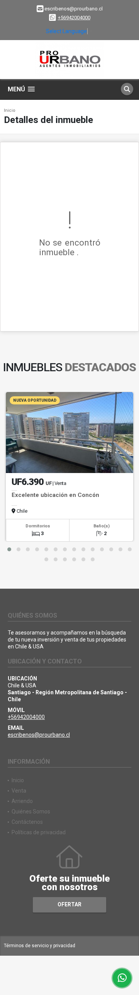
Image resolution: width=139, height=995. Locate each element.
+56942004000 (74, 17)
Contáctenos (27, 822)
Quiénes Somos (31, 811)
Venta (19, 791)
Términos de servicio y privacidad (39, 945)
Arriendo (22, 801)
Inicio (9, 110)
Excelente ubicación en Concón (55, 495)
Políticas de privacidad (39, 832)
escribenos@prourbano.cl (39, 735)
